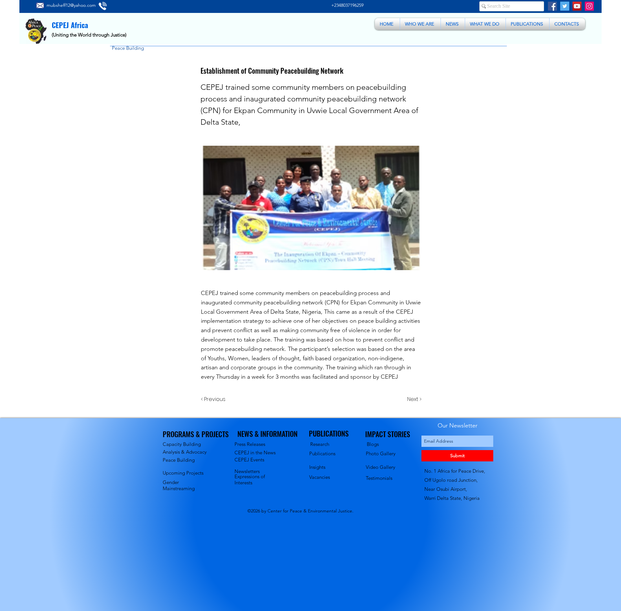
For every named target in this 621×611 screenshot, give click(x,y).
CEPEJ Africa (70, 25)
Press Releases (249, 444)
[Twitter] (564, 6)
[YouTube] (577, 6)
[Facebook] (552, 6)
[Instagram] (589, 6)
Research (319, 444)
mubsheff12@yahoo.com (71, 5)
